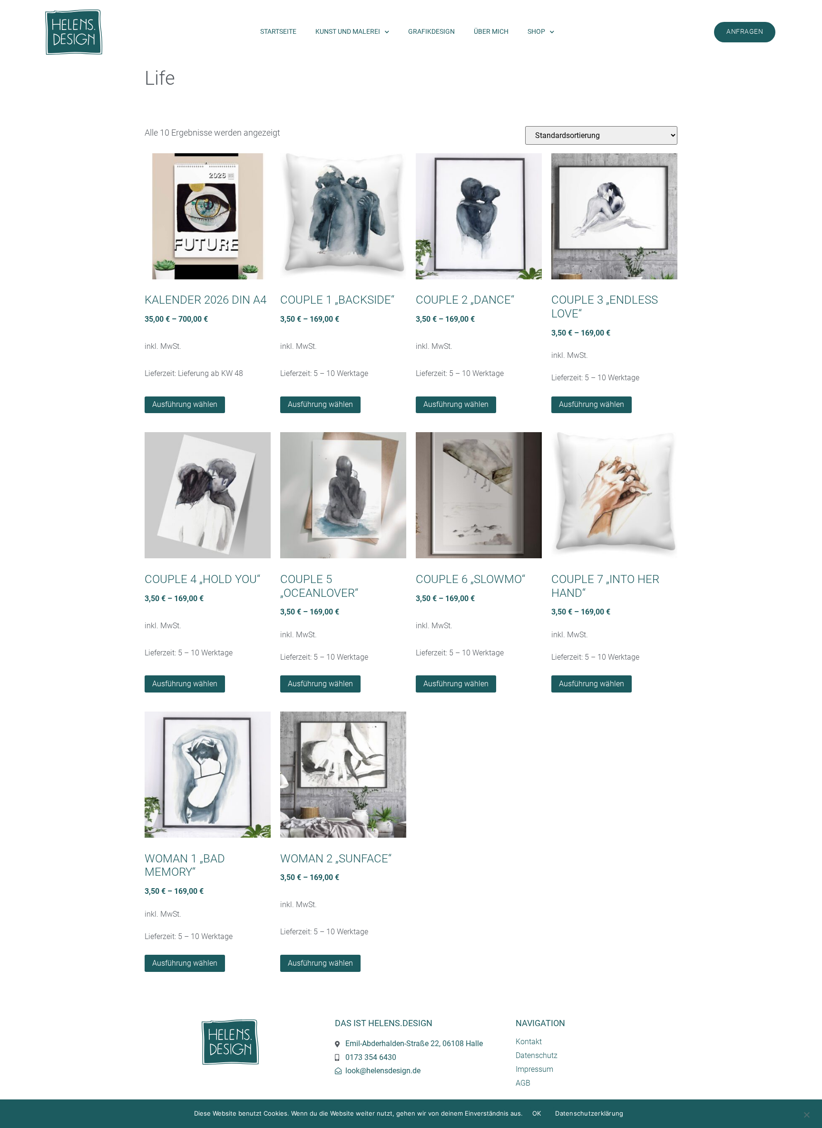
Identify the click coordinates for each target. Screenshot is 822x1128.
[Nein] (806, 1113)
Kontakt (529, 1041)
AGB (523, 1083)
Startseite (278, 32)
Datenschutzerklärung (589, 1113)
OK (536, 1113)
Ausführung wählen (184, 404)
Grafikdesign (431, 32)
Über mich (491, 32)
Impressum (534, 1069)
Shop (536, 32)
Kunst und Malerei (347, 32)
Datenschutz (537, 1055)
